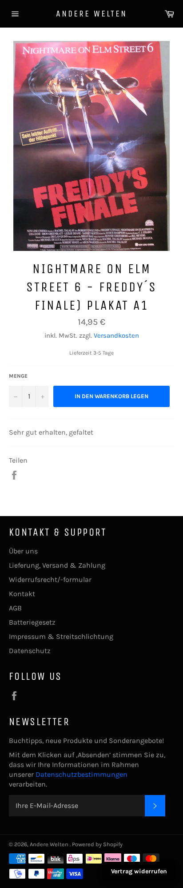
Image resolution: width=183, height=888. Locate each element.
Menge (18, 376)
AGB (15, 608)
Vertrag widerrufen (139, 871)
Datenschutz (30, 650)
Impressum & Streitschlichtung (61, 636)
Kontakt (22, 593)
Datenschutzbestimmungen (81, 774)
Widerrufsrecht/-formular (50, 579)
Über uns (23, 551)
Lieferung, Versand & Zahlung (57, 565)
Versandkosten (116, 335)
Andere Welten (91, 13)
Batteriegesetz (32, 622)
